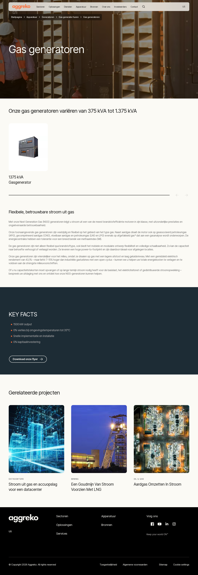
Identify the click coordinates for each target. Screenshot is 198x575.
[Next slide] (186, 195)
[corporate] (21, 7)
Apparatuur (32, 17)
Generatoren (48, 17)
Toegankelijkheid (108, 564)
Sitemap (163, 564)
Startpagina (16, 17)
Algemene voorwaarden (135, 564)
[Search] (143, 6)
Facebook (152, 524)
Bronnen (106, 525)
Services (61, 533)
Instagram (174, 524)
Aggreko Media (159, 524)
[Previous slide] (177, 195)
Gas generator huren (69, 17)
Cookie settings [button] (181, 564)
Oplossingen (64, 525)
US (184, 6)
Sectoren (62, 516)
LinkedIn (166, 524)
